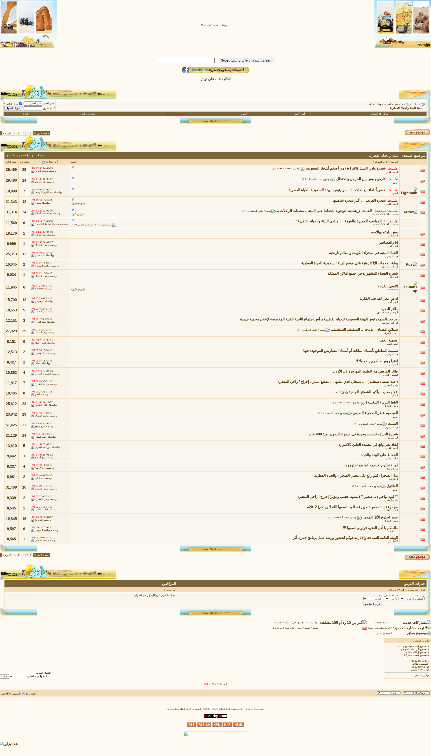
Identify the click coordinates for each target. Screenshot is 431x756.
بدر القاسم (40, 311)
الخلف (38, 363)
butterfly (393, 531)
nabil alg (39, 478)
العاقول (392, 486)
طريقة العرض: (391, 595)
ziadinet (39, 288)
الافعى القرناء (388, 286)
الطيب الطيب (391, 510)
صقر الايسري (41, 488)
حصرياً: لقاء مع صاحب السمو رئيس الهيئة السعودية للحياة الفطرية (337, 190)
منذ (380, 595)
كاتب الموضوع (380, 162)
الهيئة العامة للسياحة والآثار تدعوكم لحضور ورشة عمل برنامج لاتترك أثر (345, 538)
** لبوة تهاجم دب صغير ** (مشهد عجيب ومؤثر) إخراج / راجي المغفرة (347, 496)
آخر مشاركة (52, 162)
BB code (422, 661)
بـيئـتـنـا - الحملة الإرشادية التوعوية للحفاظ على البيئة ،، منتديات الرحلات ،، (331, 211)
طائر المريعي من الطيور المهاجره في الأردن (365, 371)
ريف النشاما (41, 332)
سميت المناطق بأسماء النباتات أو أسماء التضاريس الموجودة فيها (350, 351)
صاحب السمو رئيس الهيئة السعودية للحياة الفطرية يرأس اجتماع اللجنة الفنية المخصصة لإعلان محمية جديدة (319, 319)
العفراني (393, 479)
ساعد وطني (392, 458)
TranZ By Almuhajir (253, 709)
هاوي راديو (40, 182)
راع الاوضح (40, 457)
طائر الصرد (389, 309)
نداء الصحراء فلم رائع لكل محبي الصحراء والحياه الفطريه (356, 475)
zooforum (392, 289)
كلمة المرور (49, 108)
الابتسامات (424, 664)
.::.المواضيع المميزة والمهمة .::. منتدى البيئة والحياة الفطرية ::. (340, 221)
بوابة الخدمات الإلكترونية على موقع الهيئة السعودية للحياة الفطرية (349, 263)
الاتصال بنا (31, 693)
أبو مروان (393, 437)
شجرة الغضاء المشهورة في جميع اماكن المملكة (363, 273)
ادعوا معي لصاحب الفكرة (379, 298)
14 (24, 435)
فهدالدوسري (391, 256)
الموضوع (393, 162)
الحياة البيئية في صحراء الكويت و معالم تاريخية (363, 253)
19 (24, 414)
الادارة (394, 193)
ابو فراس (393, 235)
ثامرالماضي (40, 235)
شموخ (38, 203)
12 (24, 202)
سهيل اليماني (41, 171)
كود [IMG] (423, 667)
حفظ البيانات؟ (11, 104)
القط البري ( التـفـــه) (382, 402)
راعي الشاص (41, 405)
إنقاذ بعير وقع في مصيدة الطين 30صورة (368, 444)
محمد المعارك (42, 245)
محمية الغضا (388, 340)
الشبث (393, 423)
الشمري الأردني (390, 375)
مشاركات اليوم (87, 113)
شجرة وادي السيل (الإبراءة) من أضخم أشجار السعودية (346, 168)
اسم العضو (49, 103)
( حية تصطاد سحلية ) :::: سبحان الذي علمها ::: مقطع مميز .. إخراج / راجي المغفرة (338, 382)
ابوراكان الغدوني (43, 447)
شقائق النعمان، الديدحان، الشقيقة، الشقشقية (364, 329)
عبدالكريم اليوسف (44, 192)
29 (24, 170)
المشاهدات (11, 162)
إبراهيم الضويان (390, 266)
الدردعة (39, 520)
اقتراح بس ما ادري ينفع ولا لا (377, 361)
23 (24, 404)
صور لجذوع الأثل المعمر (380, 517)
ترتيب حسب (418, 595)
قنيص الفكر (392, 344)
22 (24, 425)
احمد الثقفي (391, 172)
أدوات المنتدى (38, 155)
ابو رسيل (393, 364)
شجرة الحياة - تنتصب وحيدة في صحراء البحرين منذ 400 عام (353, 434)
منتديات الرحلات (412, 104)
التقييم (74, 162)
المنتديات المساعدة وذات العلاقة (385, 104)
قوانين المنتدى (422, 675)
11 (19, 133)
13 (24, 300)
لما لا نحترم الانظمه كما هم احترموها (371, 465)
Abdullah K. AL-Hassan (385, 214)
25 (24, 331)
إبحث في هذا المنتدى (17, 155)
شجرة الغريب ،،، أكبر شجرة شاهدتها (359, 200)
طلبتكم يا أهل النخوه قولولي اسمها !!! (370, 528)
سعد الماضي (41, 540)
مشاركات (24, 162)
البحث (25, 113)
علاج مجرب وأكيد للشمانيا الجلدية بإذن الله (366, 392)
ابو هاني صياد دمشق (387, 312)
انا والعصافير (388, 242)
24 (24, 180)
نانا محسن (40, 255)
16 (24, 487)
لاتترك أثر (393, 541)
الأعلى (4, 693)
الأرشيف (17, 693)
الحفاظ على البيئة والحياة (379, 455)
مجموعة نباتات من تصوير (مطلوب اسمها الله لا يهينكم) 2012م (352, 507)
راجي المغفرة (391, 385)
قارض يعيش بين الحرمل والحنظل (361, 179)
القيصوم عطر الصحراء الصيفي (375, 413)
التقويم (243, 113)
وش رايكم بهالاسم (384, 232)
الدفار (395, 395)
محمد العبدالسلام (43, 213)
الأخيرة (7, 133)
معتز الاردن (40, 322)
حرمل (395, 183)
